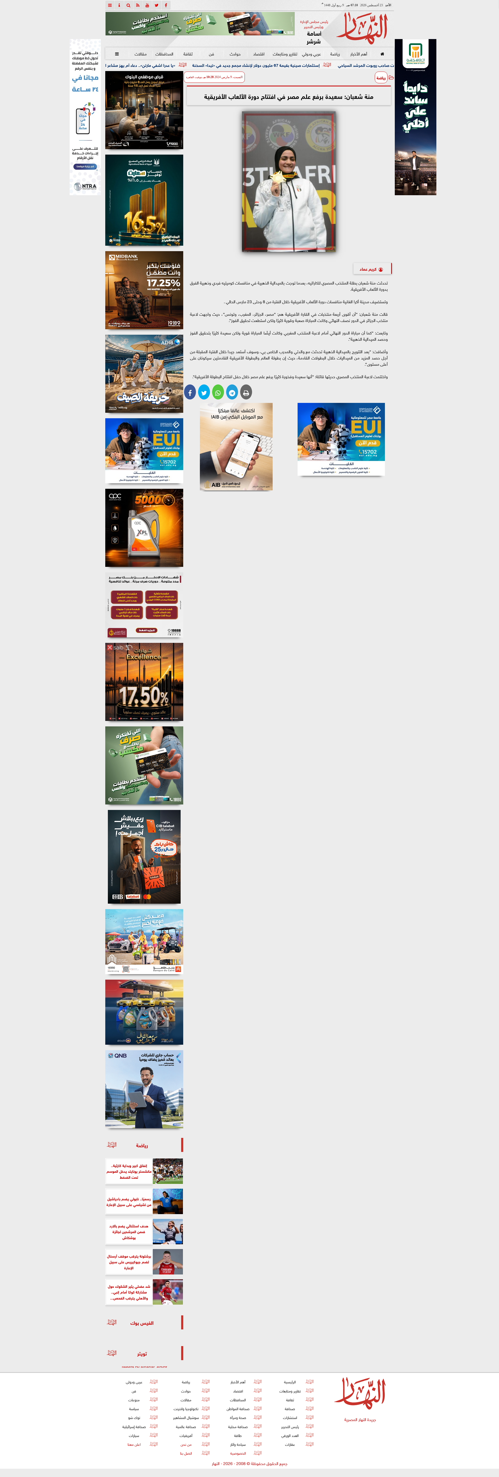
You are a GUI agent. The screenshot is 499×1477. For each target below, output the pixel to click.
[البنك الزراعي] (341, 439)
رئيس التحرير (290, 1426)
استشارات (290, 1417)
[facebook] (166, 5)
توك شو (134, 1417)
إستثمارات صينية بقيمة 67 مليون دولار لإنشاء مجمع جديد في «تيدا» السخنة (362, 64)
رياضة (335, 53)
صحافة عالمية (186, 1426)
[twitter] (157, 5)
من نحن (185, 1444)
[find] (128, 5)
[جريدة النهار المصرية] (200, 23)
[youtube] (147, 5)
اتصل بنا (186, 1452)
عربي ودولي (311, 53)
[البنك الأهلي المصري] (85, 117)
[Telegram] (232, 392)
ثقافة (187, 53)
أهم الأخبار (358, 53)
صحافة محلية (238, 1426)
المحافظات (164, 53)
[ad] (144, 110)
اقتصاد (259, 53)
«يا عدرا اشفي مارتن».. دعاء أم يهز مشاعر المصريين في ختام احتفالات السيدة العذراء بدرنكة (205, 64)
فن (211, 53)
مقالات (141, 53)
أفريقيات (186, 1435)
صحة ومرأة (238, 1417)
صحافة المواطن (237, 1408)
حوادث (235, 53)
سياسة (134, 1408)
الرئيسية (290, 1381)
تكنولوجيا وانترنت (186, 1408)
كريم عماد (368, 268)
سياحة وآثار (238, 1444)
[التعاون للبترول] (144, 528)
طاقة (238, 1435)
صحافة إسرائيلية (134, 1426)
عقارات (290, 1444)
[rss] (138, 5)
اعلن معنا (133, 1444)
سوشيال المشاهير (186, 1417)
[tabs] (110, 5)
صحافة (290, 1408)
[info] (119, 5)
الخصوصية (238, 1452)
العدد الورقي (290, 1435)
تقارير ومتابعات (285, 53)
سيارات (134, 1435)
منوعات (134, 1399)
